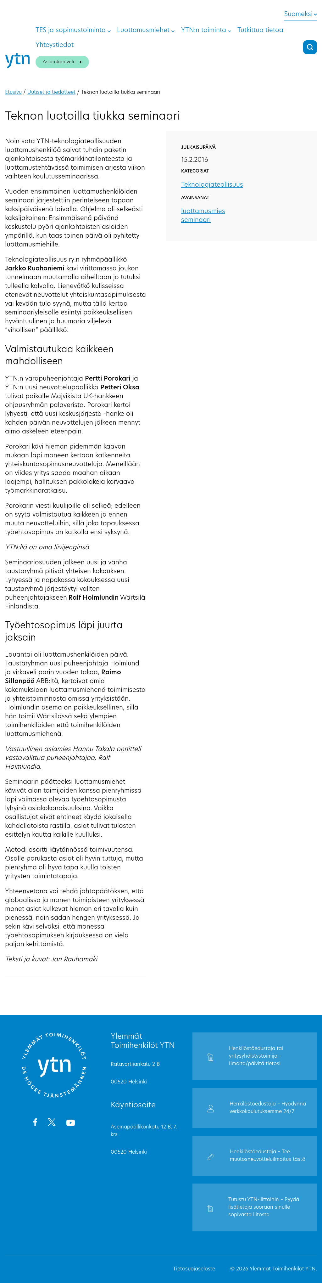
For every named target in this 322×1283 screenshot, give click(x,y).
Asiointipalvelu (59, 62)
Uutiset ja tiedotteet (51, 92)
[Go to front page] (54, 1096)
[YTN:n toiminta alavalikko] (229, 30)
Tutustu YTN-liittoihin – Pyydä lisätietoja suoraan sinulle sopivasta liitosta (263, 1207)
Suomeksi (298, 14)
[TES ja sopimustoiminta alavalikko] (109, 30)
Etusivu (13, 92)
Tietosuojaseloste (194, 1269)
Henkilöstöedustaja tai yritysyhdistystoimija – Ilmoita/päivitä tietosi (256, 1056)
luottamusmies (203, 211)
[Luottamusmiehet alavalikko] (173, 30)
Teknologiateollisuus (212, 185)
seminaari (196, 220)
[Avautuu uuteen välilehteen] (35, 1123)
